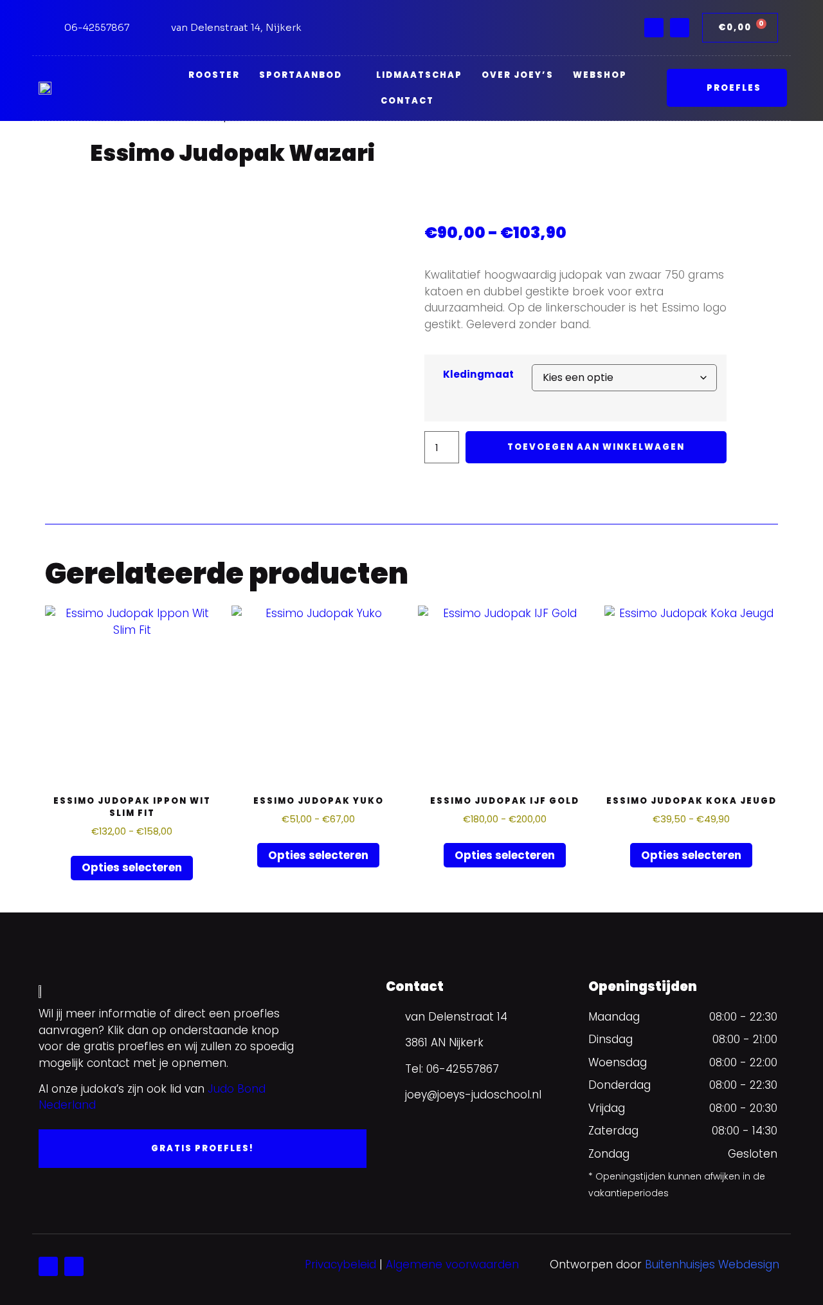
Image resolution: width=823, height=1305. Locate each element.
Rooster (214, 75)
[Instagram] (679, 27)
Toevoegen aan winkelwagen (596, 447)
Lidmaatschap (419, 75)
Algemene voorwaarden (452, 1264)
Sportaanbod (300, 75)
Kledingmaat (478, 374)
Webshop (600, 75)
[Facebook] (654, 27)
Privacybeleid (340, 1264)
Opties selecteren (132, 867)
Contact (407, 101)
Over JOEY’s (518, 75)
